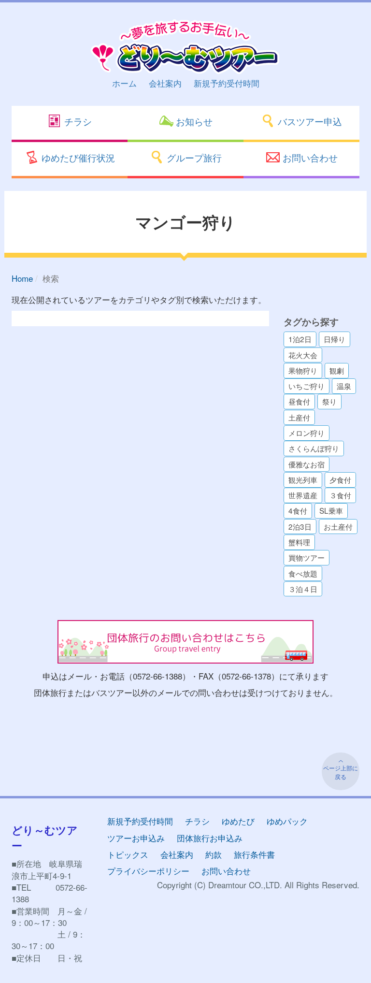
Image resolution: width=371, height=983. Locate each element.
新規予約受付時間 (226, 83)
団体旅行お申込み (210, 838)
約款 (213, 854)
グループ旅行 (193, 157)
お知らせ (193, 121)
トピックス (127, 854)
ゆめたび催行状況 (77, 157)
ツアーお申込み (136, 838)
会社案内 (165, 83)
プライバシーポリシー (148, 871)
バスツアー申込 (308, 121)
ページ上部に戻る (340, 772)
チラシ (77, 121)
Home (22, 278)
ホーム (124, 83)
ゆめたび (238, 821)
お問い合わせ (309, 157)
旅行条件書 (254, 854)
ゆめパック (287, 821)
